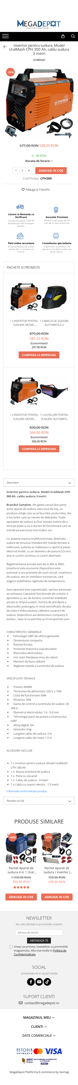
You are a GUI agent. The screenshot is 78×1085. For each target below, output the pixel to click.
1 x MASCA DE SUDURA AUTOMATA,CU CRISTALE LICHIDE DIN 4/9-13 (54, 323)
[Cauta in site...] (73, 36)
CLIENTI (37, 1026)
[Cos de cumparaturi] (63, 36)
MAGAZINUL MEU (37, 1017)
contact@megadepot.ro (41, 1003)
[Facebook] (31, 982)
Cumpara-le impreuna (39, 355)
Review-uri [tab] (15, 801)
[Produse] (6, 37)
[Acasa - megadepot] (39, 24)
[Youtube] (39, 982)
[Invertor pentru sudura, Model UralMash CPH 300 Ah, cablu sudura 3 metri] (39, 103)
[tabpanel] (39, 103)
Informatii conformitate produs (26, 791)
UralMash (39, 60)
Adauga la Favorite (37, 189)
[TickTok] (47, 982)
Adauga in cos (51, 170)
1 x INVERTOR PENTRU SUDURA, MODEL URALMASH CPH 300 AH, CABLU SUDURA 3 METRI (24, 323)
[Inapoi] (3, 47)
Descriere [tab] (13, 482)
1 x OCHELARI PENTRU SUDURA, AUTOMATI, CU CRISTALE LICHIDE (54, 417)
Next (71, 107)
